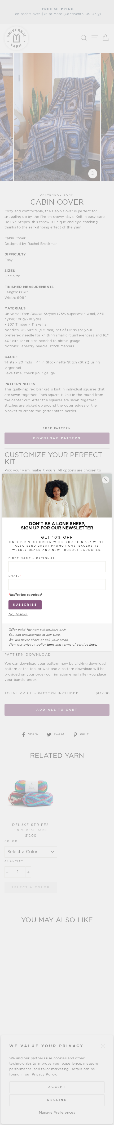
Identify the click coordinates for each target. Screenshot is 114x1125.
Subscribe (25, 604)
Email (14, 576)
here (50, 644)
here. (93, 644)
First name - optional (31, 558)
